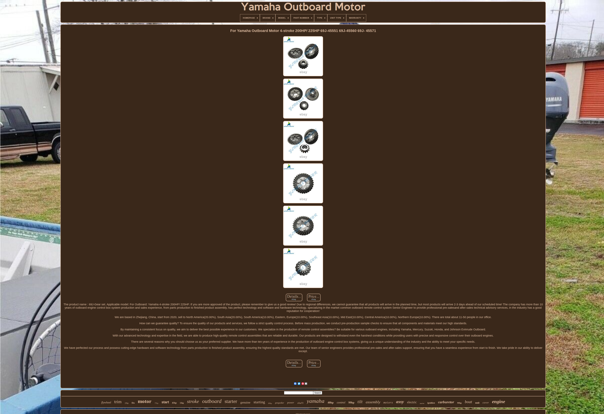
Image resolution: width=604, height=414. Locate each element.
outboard (211, 401)
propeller (279, 403)
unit (477, 402)
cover (486, 402)
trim (118, 401)
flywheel (106, 402)
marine (422, 403)
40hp (331, 402)
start (165, 402)
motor (144, 401)
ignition (431, 403)
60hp (270, 403)
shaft (300, 403)
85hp (174, 403)
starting (259, 402)
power (290, 402)
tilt (360, 401)
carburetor (446, 402)
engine (498, 401)
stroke (193, 401)
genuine (245, 402)
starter (231, 401)
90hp (459, 403)
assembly (373, 402)
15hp (182, 403)
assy (400, 401)
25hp (127, 403)
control (341, 402)
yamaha (315, 401)
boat (468, 402)
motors (388, 402)
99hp (351, 402)
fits (133, 403)
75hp (156, 403)
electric (412, 402)
